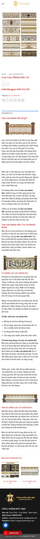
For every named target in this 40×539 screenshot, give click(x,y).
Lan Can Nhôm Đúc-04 (10, 482)
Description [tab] (7, 113)
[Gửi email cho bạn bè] (15, 100)
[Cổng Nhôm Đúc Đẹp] (21, 3)
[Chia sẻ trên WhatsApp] (3, 100)
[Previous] (1, 474)
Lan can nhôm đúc (16, 74)
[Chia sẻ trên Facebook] (7, 100)
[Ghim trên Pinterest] (19, 100)
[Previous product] (7, 84)
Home (4, 74)
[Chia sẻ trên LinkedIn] (23, 100)
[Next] (38, 474)
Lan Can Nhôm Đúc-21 (30, 482)
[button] (3, 3)
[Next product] (3, 84)
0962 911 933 (23, 89)
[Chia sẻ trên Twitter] (11, 100)
